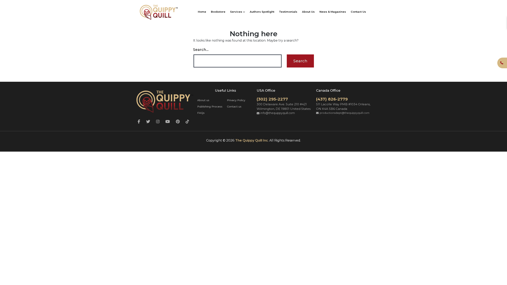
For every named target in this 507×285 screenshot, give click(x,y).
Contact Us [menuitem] (358, 11)
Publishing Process (209, 106)
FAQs (201, 112)
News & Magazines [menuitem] (332, 11)
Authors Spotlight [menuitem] (262, 11)
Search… (201, 50)
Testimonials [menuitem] (288, 11)
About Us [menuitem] (308, 11)
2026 (230, 140)
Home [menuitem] (202, 11)
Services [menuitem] (236, 11)
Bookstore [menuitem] (218, 11)
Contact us (234, 106)
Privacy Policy (236, 100)
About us (203, 100)
